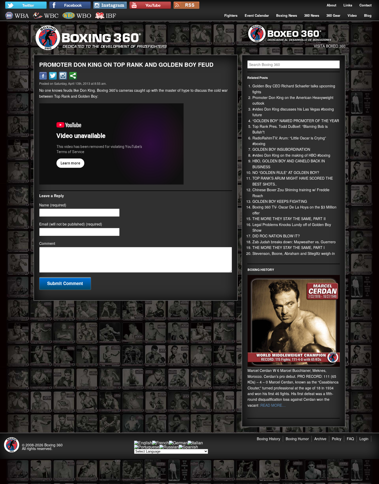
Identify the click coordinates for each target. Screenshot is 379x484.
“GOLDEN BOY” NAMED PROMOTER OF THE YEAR (295, 120)
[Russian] (169, 447)
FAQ (350, 438)
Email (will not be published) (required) (70, 224)
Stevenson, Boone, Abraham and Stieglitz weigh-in (293, 253)
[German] (178, 442)
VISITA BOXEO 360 (329, 46)
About (331, 5)
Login (363, 438)
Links (347, 5)
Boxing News (286, 15)
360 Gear (333, 15)
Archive (320, 438)
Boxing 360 (53, 444)
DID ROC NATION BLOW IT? (276, 235)
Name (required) (52, 204)
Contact (365, 5)
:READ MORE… (272, 405)
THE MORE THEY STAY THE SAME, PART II (289, 218)
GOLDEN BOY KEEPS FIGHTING (279, 201)
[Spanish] (188, 447)
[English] (143, 442)
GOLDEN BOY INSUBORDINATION (281, 149)
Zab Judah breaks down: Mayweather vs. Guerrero (294, 241)
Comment (47, 243)
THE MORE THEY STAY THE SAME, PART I (288, 247)
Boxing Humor (297, 438)
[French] (160, 442)
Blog (368, 15)
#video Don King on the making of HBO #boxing (291, 155)
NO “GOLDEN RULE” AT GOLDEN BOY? (285, 172)
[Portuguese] (146, 447)
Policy (336, 438)
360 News (311, 15)
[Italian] (195, 442)
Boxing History (268, 438)
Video (352, 15)
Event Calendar (257, 15)
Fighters (230, 15)
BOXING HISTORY (261, 269)
